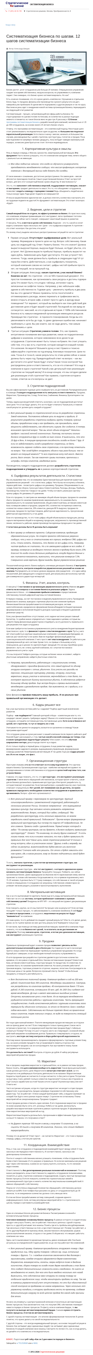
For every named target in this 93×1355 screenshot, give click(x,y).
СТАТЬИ (41, 17)
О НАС (49, 17)
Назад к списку (10, 24)
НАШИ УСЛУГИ (13, 17)
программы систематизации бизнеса (22, 122)
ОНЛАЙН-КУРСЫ (28, 17)
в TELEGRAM (22, 1343)
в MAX (34, 1343)
